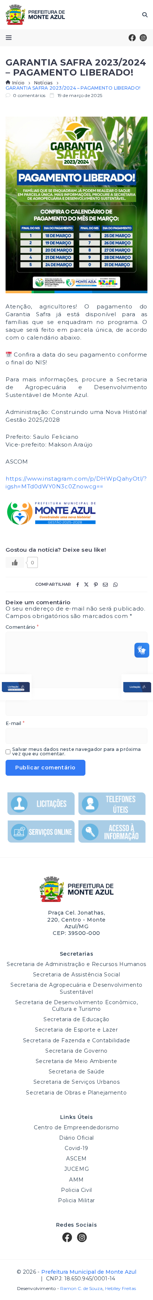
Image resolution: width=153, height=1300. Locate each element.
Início (18, 82)
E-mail (15, 723)
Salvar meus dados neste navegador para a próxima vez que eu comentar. (76, 751)
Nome (15, 696)
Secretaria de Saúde (77, 1071)
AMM (76, 1179)
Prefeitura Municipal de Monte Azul (35, 14)
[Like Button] (15, 562)
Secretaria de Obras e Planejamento (76, 1092)
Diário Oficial (76, 1137)
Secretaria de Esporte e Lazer (76, 1029)
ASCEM (76, 1158)
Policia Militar (76, 1200)
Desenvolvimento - (59, 1288)
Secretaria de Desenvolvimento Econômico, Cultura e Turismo (76, 1005)
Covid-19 (76, 1148)
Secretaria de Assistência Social (76, 974)
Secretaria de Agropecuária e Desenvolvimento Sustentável (76, 988)
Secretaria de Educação (76, 1019)
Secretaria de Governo (76, 1050)
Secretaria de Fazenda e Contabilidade (76, 1040)
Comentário (22, 627)
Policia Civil (76, 1190)
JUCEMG (76, 1169)
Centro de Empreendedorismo (76, 1127)
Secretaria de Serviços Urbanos (76, 1082)
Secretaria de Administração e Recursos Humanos (76, 964)
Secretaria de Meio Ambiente (76, 1061)
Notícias (43, 83)
